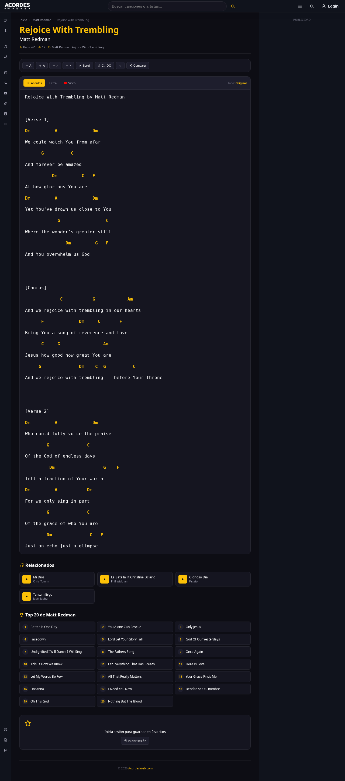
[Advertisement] (302, 105)
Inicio (23, 20)
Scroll (86, 65)
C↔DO (106, 65)
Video (71, 83)
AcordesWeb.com (140, 768)
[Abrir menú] (300, 6)
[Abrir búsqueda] (312, 6)
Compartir (139, 65)
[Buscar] (232, 6)
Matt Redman (42, 20)
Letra (53, 83)
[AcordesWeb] (24, 6)
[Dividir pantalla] (5, 123)
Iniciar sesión (137, 741)
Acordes (36, 83)
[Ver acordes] (5, 113)
